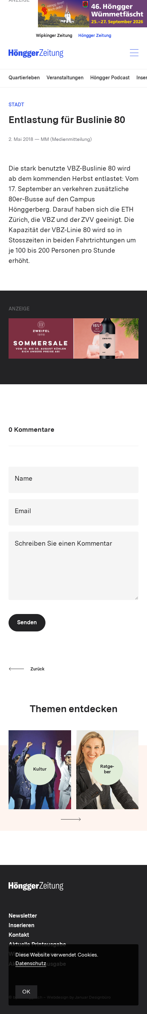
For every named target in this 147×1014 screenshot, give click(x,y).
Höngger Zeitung (94, 36)
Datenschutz (30, 963)
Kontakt (19, 935)
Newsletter (23, 916)
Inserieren (22, 926)
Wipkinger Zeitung (54, 36)
